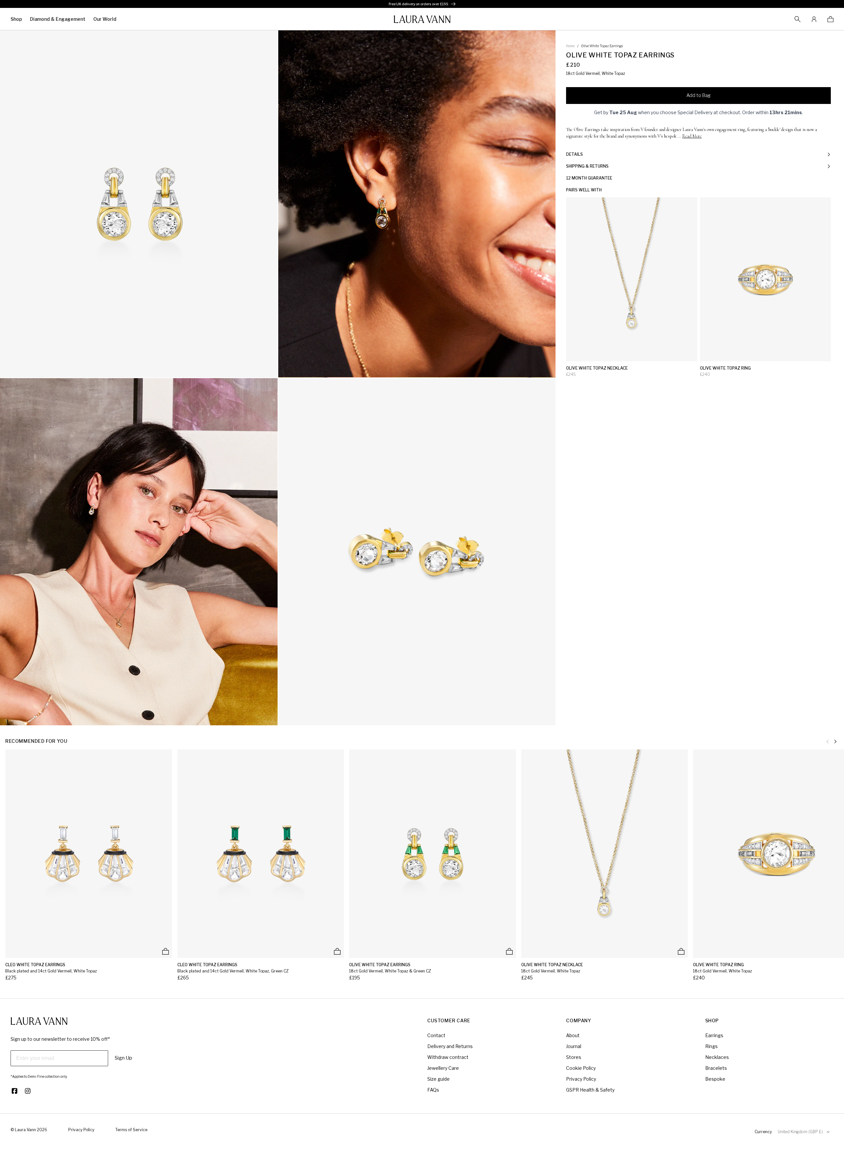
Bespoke (715, 1079)
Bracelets (716, 1068)
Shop (16, 19)
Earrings (714, 1035)
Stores (573, 1057)
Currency (763, 1131)
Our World (104, 19)
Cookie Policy (581, 1068)
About (573, 1035)
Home (570, 46)
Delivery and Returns (450, 1046)
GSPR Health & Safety (590, 1090)
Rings (711, 1046)
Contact (436, 1035)
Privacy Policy (581, 1079)
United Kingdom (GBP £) (800, 1131)
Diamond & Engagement (57, 19)
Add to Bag (698, 95)
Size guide (438, 1079)
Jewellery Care (443, 1068)
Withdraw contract (447, 1057)
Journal (573, 1046)
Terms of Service (131, 1129)
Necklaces (717, 1057)
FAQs (433, 1090)
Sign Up (123, 1058)
